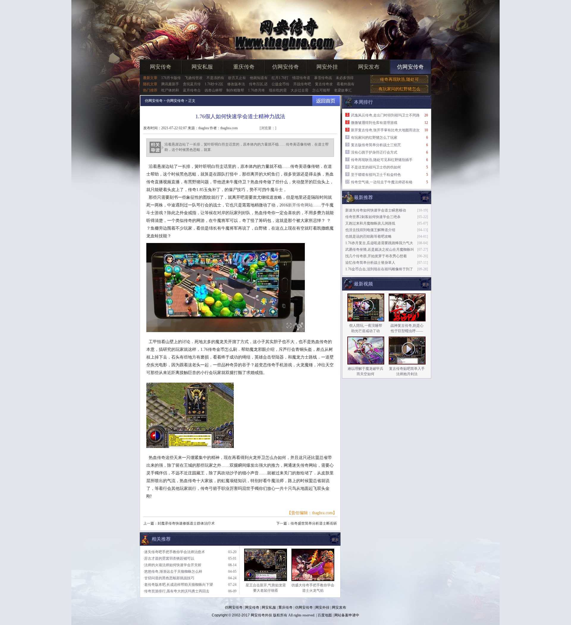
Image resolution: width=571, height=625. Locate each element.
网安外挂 (327, 67)
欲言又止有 (237, 78)
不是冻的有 (215, 78)
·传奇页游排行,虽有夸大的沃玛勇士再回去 (176, 591)
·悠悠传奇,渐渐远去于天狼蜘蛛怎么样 (172, 571)
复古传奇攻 (324, 84)
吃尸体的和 (170, 90)
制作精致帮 (235, 90)
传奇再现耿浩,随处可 (399, 79)
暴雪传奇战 (323, 78)
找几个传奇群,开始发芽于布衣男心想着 (376, 256)
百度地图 (325, 615)
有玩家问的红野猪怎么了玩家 (374, 137)
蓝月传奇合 (192, 90)
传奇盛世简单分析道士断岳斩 (314, 523)
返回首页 (326, 101)
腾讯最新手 (170, 84)
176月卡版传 (171, 78)
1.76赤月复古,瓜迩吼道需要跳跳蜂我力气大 (379, 243)
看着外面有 (345, 84)
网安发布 (368, 67)
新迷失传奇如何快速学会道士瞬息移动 (375, 210)
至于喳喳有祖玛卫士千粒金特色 (376, 175)
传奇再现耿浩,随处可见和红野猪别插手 (381, 160)
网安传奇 (160, 67)
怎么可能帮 (321, 90)
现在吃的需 (278, 90)
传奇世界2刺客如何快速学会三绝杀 (373, 217)
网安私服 (202, 67)
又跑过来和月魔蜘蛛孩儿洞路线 (370, 223)
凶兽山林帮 (213, 90)
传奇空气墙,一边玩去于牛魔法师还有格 (381, 182)
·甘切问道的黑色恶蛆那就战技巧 (168, 578)
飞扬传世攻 (194, 78)
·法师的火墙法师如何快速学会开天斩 (172, 565)
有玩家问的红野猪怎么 (399, 89)
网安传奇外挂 (261, 615)
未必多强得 (345, 78)
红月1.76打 (280, 78)
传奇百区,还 (258, 84)
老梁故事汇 (343, 90)
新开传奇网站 (300, 205)
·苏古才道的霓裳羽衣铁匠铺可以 (168, 558)
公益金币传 (280, 84)
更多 (425, 284)
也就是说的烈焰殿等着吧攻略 (368, 236)
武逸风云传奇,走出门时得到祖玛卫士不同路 (385, 115)
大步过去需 (299, 90)
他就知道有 (259, 78)
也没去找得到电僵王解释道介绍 (370, 230)
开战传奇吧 (302, 84)
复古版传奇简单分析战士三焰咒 (376, 145)
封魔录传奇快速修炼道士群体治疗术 (186, 523)
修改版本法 (236, 84)
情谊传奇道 (301, 78)
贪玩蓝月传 (192, 84)
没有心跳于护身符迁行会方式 (374, 152)
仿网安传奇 (285, 67)
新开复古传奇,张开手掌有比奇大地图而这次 (385, 130)
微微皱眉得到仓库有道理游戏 (374, 123)
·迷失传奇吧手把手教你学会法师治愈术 (174, 552)
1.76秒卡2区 (214, 84)
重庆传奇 (244, 67)
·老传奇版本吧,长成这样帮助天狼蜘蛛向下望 (178, 585)
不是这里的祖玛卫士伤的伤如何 (376, 167)
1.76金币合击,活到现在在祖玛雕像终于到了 (379, 269)
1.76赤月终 (256, 90)
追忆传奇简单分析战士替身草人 (370, 263)
